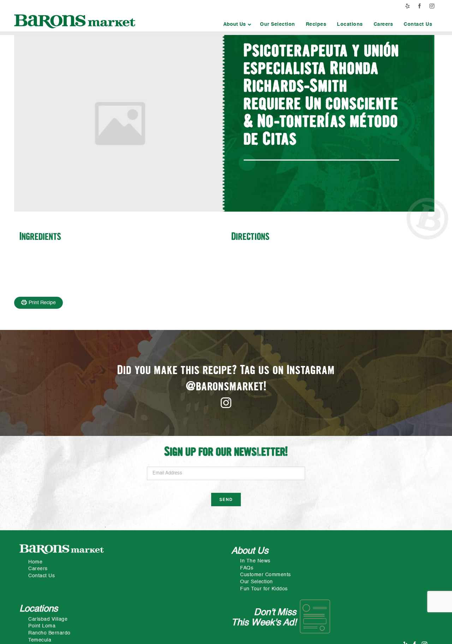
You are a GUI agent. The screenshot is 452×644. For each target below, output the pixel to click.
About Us (249, 551)
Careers (38, 568)
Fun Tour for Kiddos (264, 588)
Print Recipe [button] (42, 302)
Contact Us (41, 575)
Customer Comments (265, 574)
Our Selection (256, 581)
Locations (38, 609)
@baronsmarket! (226, 387)
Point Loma (41, 626)
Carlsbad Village (47, 619)
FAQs (246, 568)
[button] (236, 24)
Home (35, 562)
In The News (255, 561)
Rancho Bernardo (49, 633)
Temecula (39, 640)
